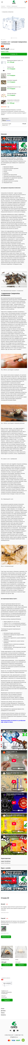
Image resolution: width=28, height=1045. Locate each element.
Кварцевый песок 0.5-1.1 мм (14, 87)
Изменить (8, 120)
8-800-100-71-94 (19, 1035)
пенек (16, 959)
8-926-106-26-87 (9, 1035)
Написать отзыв (6, 936)
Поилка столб (10, 67)
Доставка (3, 1010)
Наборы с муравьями (12, 6)
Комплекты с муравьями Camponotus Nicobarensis (13, 7)
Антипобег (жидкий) (12, 80)
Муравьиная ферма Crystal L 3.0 (15, 60)
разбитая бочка (5, 959)
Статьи (2, 1008)
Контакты (3, 1015)
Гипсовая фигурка (11, 93)
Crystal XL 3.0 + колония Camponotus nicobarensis (6, 992)
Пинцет (9, 73)
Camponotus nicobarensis (13, 100)
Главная (3, 6)
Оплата (2, 1012)
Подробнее (21, 964)
